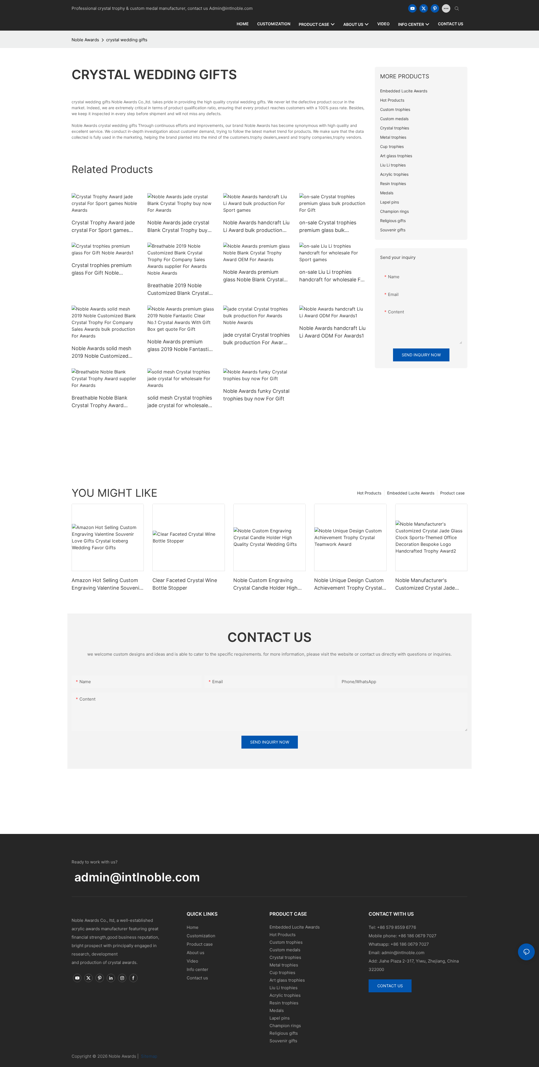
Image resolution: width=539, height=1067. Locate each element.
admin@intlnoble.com (137, 877)
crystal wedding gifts (126, 39)
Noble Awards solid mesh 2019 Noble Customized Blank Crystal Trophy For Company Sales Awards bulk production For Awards (105, 352)
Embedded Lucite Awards (410, 493)
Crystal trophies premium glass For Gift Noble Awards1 (102, 269)
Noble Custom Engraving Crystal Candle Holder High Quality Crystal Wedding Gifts (268, 584)
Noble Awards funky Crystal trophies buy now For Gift (256, 395)
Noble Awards (85, 39)
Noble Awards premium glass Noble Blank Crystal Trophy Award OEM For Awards (253, 276)
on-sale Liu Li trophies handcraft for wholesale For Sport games (332, 276)
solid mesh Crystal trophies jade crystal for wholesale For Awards (179, 402)
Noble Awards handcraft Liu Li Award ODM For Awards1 (332, 332)
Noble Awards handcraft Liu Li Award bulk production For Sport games (256, 227)
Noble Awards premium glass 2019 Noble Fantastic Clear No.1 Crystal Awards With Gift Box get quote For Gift (180, 346)
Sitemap (148, 1056)
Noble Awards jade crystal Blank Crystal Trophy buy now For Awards (178, 227)
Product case (452, 493)
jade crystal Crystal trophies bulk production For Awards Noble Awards (256, 339)
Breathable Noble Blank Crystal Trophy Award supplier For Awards (99, 402)
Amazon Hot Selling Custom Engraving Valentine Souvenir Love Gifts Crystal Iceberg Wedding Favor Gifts (106, 584)
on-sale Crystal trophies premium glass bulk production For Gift (327, 227)
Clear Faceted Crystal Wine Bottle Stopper (184, 584)
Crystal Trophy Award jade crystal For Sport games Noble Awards (103, 227)
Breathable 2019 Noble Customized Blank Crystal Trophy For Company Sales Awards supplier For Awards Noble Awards (180, 289)
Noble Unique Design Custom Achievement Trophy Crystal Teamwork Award (349, 584)
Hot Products (369, 493)
